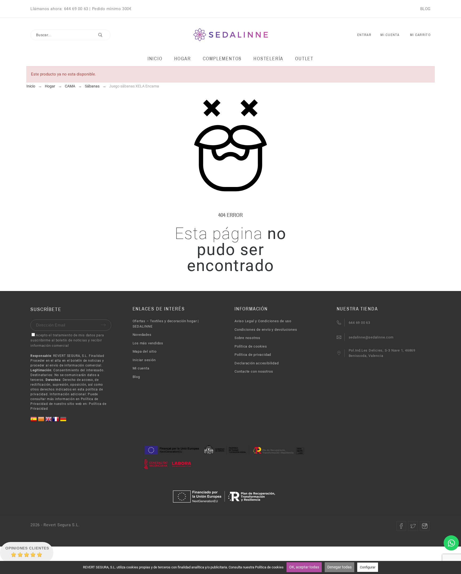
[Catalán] (41, 421)
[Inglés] (49, 421)
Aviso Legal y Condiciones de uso (263, 321)
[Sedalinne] (230, 35)
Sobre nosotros (247, 338)
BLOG (425, 8)
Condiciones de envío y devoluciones (266, 330)
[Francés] (56, 421)
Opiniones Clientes (27, 548)
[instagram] (425, 526)
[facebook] (401, 526)
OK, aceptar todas (304, 567)
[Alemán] (63, 421)
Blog (136, 377)
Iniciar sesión (144, 360)
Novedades (142, 335)
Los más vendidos (148, 343)
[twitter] (413, 526)
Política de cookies (251, 346)
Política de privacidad (253, 355)
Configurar (367, 567)
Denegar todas (339, 567)
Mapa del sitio (145, 351)
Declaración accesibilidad (257, 363)
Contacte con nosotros (254, 371)
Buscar (103, 35)
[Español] (34, 421)
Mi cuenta (141, 368)
